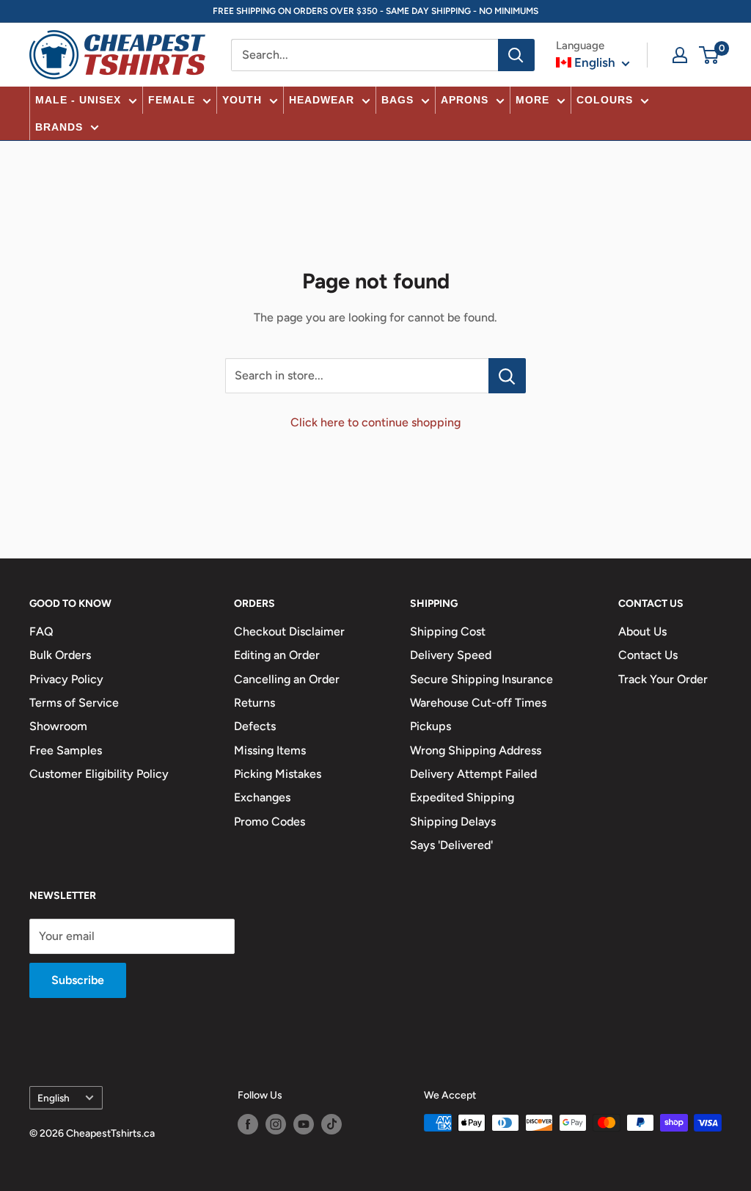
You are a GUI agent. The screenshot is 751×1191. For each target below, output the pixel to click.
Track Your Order (663, 679)
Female (171, 100)
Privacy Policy (66, 679)
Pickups (430, 726)
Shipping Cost (448, 631)
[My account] (680, 55)
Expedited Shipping (462, 797)
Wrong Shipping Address (475, 750)
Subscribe (77, 980)
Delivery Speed (450, 655)
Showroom (58, 726)
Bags (397, 100)
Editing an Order (277, 655)
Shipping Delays (453, 821)
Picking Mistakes (277, 774)
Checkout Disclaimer (289, 631)
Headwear (321, 100)
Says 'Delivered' (451, 845)
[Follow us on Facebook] (248, 1124)
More (532, 100)
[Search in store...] (507, 375)
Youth (242, 100)
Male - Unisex (78, 100)
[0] (709, 55)
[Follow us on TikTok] (331, 1124)
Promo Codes (269, 821)
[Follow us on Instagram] (275, 1124)
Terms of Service (74, 703)
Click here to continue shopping (375, 422)
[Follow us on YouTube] (303, 1124)
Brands (59, 127)
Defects (255, 726)
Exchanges (262, 797)
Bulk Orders (60, 655)
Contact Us (648, 655)
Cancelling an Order (287, 679)
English (53, 1098)
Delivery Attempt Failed (473, 774)
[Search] (516, 55)
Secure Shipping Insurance (481, 679)
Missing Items (270, 750)
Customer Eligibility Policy (99, 774)
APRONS (464, 100)
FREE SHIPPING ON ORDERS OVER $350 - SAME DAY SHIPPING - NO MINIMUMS (375, 11)
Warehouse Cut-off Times (478, 703)
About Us (642, 631)
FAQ (41, 631)
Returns (254, 703)
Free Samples (65, 750)
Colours (604, 100)
